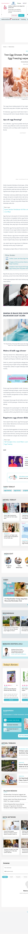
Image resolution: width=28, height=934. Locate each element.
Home (4, 47)
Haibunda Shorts (6, 19)
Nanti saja (14, 15)
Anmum (6, 687)
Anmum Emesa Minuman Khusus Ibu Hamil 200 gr (10, 689)
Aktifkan (21, 15)
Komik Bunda (15, 19)
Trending (23, 19)
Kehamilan (11, 47)
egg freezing (7, 490)
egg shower (17, 490)
